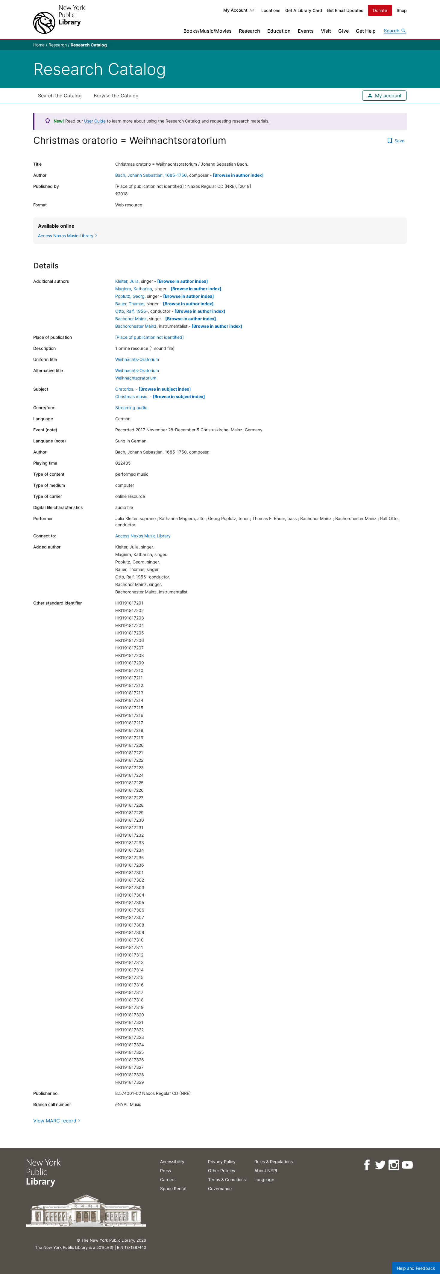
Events (306, 31)
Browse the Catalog (116, 96)
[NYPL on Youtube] (407, 1165)
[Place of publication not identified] (149, 337)
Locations (270, 10)
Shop (402, 10)
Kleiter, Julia (127, 281)
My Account (235, 10)
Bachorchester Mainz (136, 326)
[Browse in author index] (238, 175)
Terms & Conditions (227, 1179)
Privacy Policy (222, 1161)
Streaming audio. (131, 407)
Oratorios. (124, 389)
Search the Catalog (60, 96)
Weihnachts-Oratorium (137, 359)
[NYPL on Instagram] (393, 1165)
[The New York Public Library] (59, 19)
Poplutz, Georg (130, 296)
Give (343, 31)
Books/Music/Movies (207, 31)
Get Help (366, 31)
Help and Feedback (416, 1268)
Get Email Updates (345, 10)
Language (264, 1179)
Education (279, 31)
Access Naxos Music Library (143, 535)
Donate (380, 10)
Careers (167, 1179)
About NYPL (266, 1170)
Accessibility (172, 1161)
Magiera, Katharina (133, 288)
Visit (326, 31)
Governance (220, 1188)
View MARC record (54, 1121)
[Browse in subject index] (165, 389)
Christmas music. (131, 396)
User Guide (95, 120)
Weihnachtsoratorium (135, 377)
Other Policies (221, 1170)
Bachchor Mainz (131, 318)
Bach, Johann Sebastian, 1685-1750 (151, 175)
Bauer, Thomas (129, 303)
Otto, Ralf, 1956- (131, 311)
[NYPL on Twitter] (380, 1165)
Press (165, 1170)
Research (249, 31)
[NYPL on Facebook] (366, 1165)
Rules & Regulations (273, 1161)
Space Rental (173, 1188)
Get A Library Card (303, 10)
